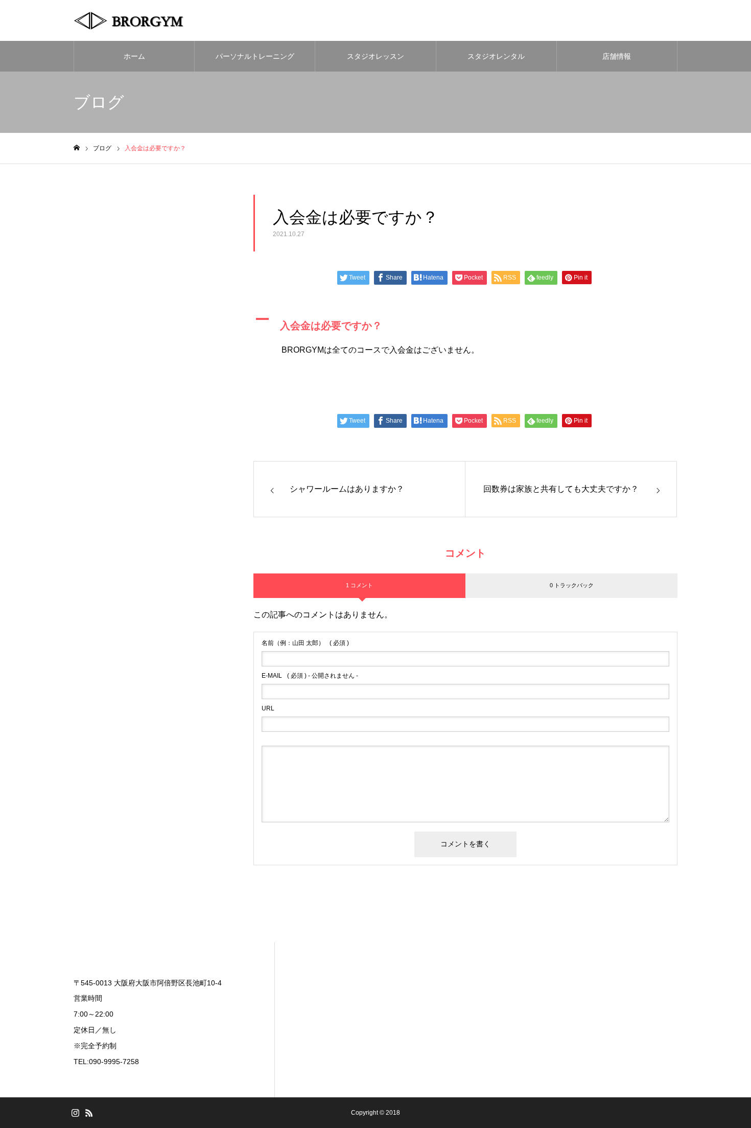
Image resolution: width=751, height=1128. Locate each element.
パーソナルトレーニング (255, 56)
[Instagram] (75, 1113)
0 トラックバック (572, 585)
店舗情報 (616, 56)
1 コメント (359, 585)
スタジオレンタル (496, 56)
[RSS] (89, 1113)
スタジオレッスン (375, 56)
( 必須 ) (305, 643)
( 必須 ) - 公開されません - (310, 676)
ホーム (134, 56)
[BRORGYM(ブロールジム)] (137, 20)
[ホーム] (77, 148)
